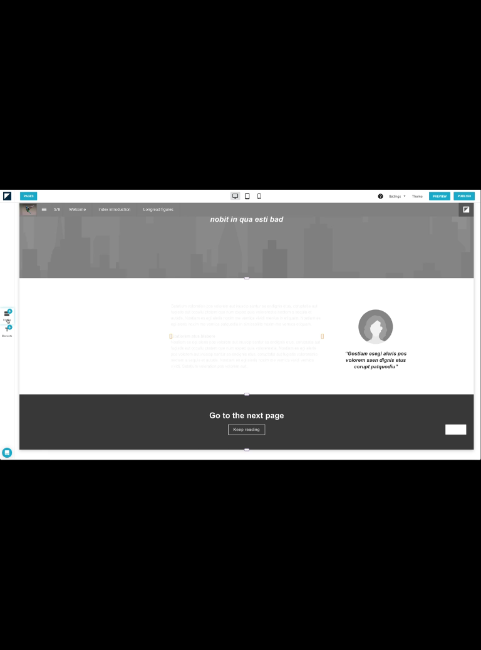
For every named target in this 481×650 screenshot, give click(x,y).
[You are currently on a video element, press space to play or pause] (240, 325)
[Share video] (464, 16)
